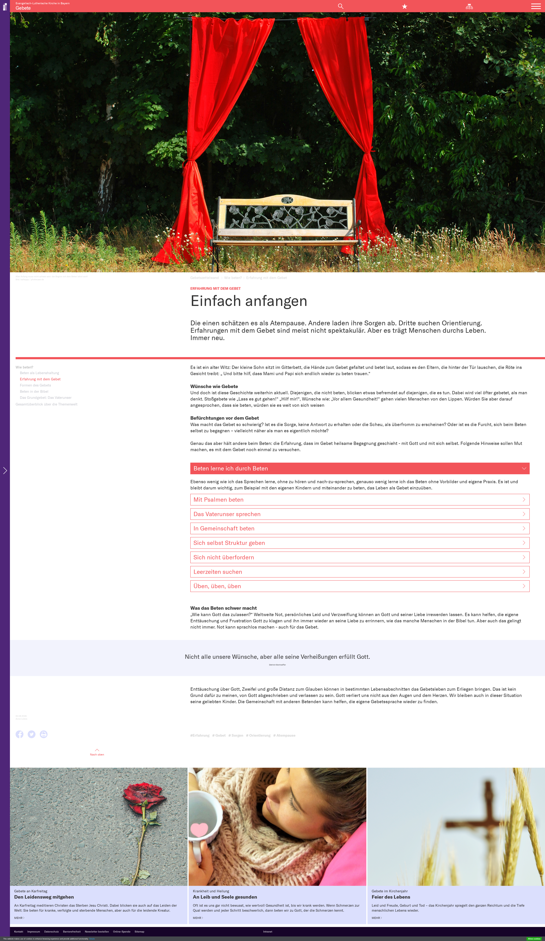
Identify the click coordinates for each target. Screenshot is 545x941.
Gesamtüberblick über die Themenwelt (46, 404)
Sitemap (139, 931)
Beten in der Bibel (34, 391)
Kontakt (18, 931)
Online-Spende (121, 931)
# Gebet (219, 735)
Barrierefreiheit (72, 931)
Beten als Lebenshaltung (39, 373)
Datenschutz (51, 931)
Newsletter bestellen (97, 931)
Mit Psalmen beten (218, 499)
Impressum (33, 931)
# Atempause (284, 735)
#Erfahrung (199, 735)
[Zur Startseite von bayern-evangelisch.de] (5, 6)
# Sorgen (236, 735)
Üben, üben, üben (217, 586)
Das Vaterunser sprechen (227, 514)
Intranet (267, 931)
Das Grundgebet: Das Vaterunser (46, 397)
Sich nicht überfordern (223, 557)
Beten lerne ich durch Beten (230, 468)
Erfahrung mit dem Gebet (40, 379)
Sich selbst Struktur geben (229, 542)
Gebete (23, 8)
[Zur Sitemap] (471, 6)
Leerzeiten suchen (217, 571)
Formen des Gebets (35, 385)
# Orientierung (258, 735)
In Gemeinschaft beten (223, 528)
